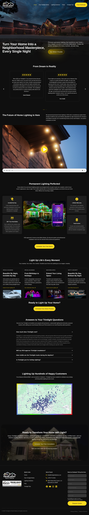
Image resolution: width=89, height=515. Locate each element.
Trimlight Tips (70, 4)
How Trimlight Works (44, 4)
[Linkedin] (56, 487)
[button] (4, 89)
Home (35, 4)
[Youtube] (50, 487)
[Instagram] (53, 487)
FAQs (63, 4)
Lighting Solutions (55, 4)
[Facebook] (47, 487)
